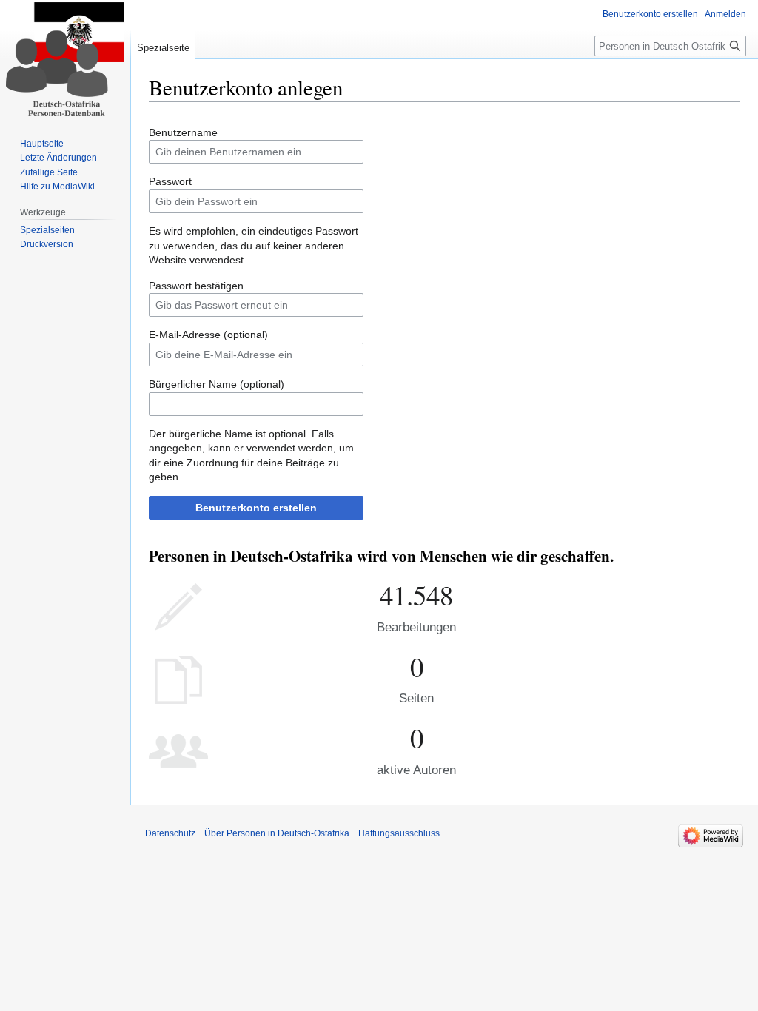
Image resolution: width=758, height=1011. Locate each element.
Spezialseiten (47, 230)
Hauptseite (42, 143)
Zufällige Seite (49, 172)
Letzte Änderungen (58, 157)
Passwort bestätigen (196, 286)
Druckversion (46, 244)
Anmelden (725, 14)
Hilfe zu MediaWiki (57, 186)
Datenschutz (170, 833)
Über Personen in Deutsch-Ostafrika (276, 833)
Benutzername (183, 132)
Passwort (170, 181)
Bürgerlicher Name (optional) (216, 384)
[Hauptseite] (65, 59)
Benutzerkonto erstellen (256, 508)
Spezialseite (163, 47)
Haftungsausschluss (399, 833)
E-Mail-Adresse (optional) (208, 334)
